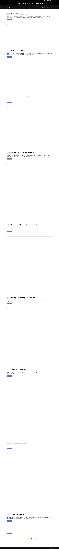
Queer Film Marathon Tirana (18, 514)
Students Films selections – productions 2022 (23, 297)
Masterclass (15, 443)
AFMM (18, 14)
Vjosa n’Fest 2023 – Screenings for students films (24, 152)
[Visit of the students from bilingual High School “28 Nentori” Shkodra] (29, 77)
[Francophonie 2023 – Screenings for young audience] (29, 193)
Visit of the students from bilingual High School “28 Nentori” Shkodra (30, 96)
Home (42, 7)
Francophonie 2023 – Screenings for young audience (25, 224)
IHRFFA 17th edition (16, 442)
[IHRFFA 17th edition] (29, 411)
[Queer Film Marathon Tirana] (29, 483)
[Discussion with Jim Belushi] (29, 338)
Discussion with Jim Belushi (18, 369)
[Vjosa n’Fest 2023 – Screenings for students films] (29, 129)
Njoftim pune (14, 13)
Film (13, 51)
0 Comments (21, 14)
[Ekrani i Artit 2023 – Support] (29, 36)
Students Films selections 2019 (19, 527)
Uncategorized (14, 14)
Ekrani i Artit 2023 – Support (18, 50)
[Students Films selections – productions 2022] (29, 266)
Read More (9, 19)
